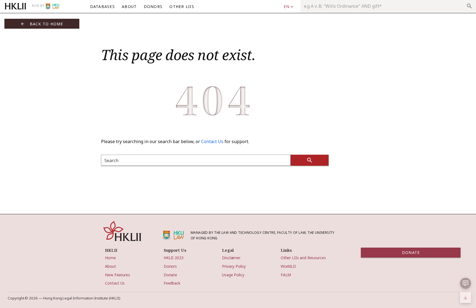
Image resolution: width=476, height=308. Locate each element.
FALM (286, 274)
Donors (170, 266)
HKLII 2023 (173, 257)
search (469, 6)
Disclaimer (231, 257)
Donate (170, 274)
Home (110, 257)
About (110, 266)
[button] (288, 6)
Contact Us (212, 141)
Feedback (172, 283)
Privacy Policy (234, 266)
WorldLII (288, 266)
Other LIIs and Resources (303, 257)
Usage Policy (233, 274)
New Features (117, 274)
